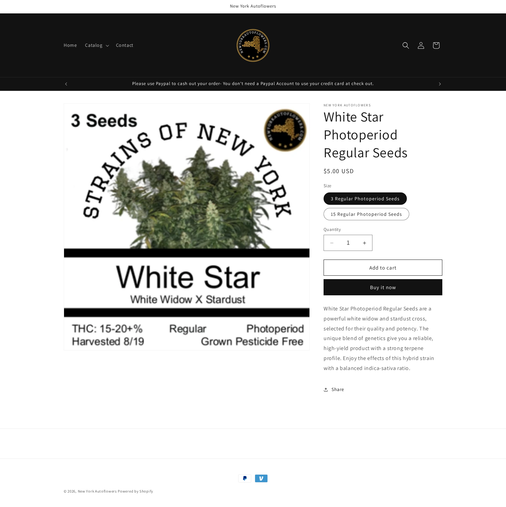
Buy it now (383, 287)
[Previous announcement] (66, 84)
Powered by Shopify (135, 491)
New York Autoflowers (97, 491)
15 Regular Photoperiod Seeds (366, 214)
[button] (96, 45)
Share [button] (337, 389)
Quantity (332, 229)
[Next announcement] (439, 84)
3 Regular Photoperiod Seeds (365, 199)
